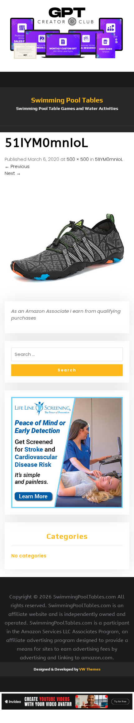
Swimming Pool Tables (67, 100)
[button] (67, 129)
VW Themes (89, 669)
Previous (17, 166)
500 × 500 (78, 159)
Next (13, 173)
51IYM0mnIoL (109, 159)
